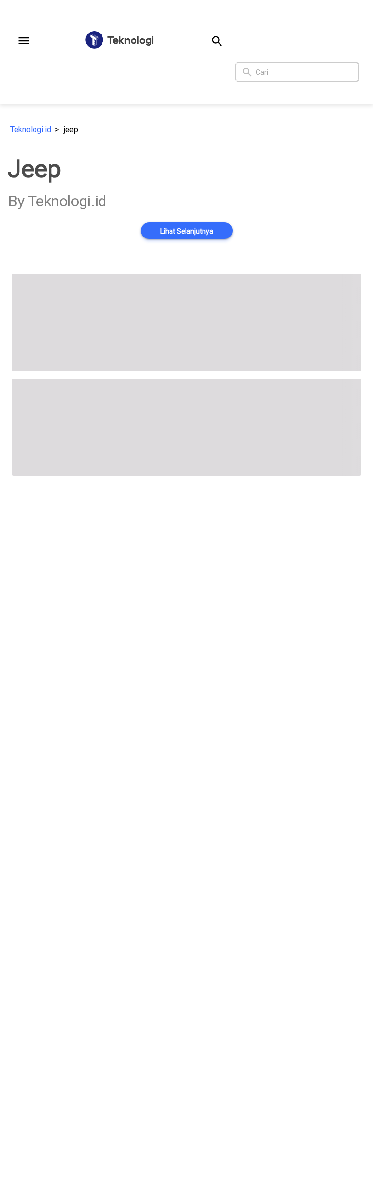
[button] (24, 41)
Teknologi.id (30, 129)
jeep (71, 129)
